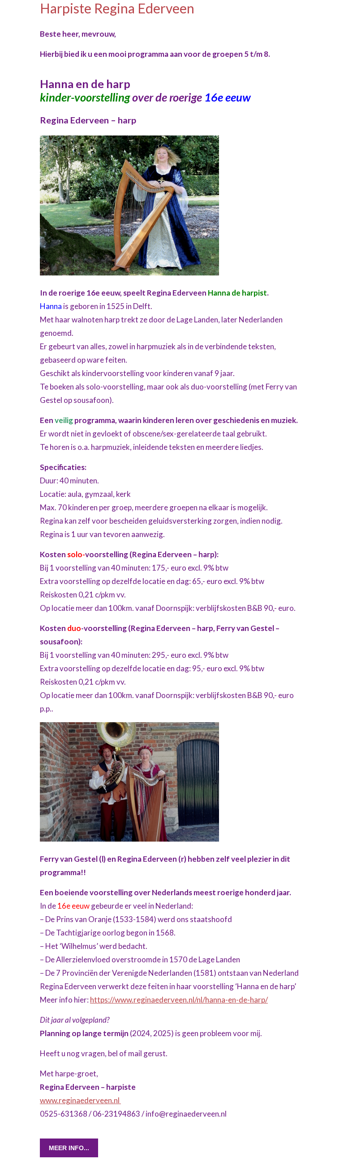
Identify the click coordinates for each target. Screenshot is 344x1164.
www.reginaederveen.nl (80, 1100)
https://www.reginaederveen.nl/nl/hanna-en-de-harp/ (179, 999)
